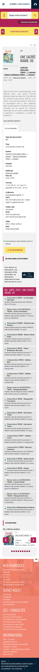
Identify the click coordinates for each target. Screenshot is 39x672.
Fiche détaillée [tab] (11, 128)
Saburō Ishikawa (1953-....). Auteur (19, 75)
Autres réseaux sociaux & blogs (15, 602)
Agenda (6, 572)
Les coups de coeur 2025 (13, 624)
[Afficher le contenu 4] (16, 551)
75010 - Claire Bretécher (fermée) (17, 349)
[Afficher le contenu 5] (18, 551)
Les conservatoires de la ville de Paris (14, 666)
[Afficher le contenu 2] (12, 551)
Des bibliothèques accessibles (15, 644)
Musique (6, 575)
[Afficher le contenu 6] (20, 551)
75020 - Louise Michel (15, 482)
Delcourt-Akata (19, 78)
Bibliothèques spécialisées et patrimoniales (17, 663)
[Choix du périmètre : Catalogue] (4, 15)
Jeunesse (7, 580)
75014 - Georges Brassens (17, 389)
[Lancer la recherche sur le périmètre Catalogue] (34, 15)
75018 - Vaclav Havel (25, 459)
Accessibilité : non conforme (11, 668)
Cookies (6, 649)
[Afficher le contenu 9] (27, 551)
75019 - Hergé (23, 468)
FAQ (5, 639)
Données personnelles (20, 649)
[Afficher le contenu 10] (29, 551)
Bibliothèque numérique (13, 585)
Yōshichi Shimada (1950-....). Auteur (28, 70)
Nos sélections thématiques (14, 619)
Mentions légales (10, 652)
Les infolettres (8, 604)
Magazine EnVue (10, 642)
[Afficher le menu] (3, 4)
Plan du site (8, 654)
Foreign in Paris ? (10, 647)
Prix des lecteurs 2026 (12, 622)
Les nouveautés (9, 614)
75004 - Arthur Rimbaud (17, 311)
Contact (11, 639)
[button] (5, 540)
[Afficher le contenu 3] (14, 551)
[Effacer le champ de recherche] (30, 15)
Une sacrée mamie (11, 121)
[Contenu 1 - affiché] (10, 551)
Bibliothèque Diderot (25, 507)
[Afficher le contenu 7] (23, 551)
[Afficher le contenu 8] (25, 551)
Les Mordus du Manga (12, 627)
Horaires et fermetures (12, 617)
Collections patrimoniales (13, 582)
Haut (36, 559)
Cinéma (6, 577)
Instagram (7, 597)
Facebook (7, 594)
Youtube (6, 599)
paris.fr (3, 661)
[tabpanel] (19, 183)
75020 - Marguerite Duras (17, 496)
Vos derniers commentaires (14, 629)
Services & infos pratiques (13, 570)
